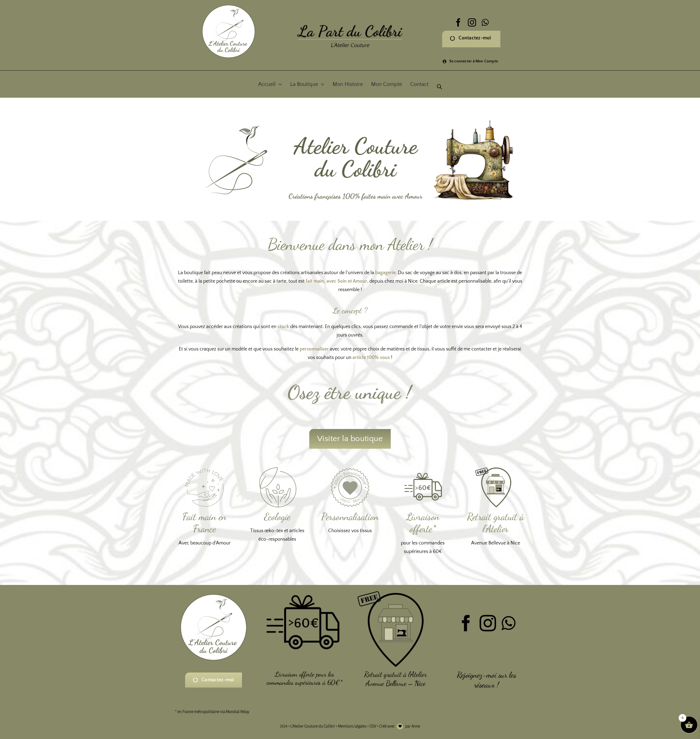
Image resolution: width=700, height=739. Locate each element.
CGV (372, 726)
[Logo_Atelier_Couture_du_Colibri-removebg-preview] (228, 5)
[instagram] (472, 22)
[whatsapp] (485, 22)
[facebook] (458, 22)
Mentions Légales (352, 726)
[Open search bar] (439, 81)
